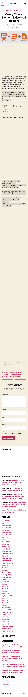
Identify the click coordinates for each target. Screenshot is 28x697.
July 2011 (5, 598)
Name (4, 409)
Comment (5, 394)
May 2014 (5, 568)
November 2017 (7, 535)
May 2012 (5, 589)
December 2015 (7, 549)
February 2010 (6, 624)
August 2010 (6, 614)
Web (21, 10)
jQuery (16, 10)
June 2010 (5, 619)
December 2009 (7, 626)
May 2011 (5, 603)
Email (3, 417)
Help (14, 362)
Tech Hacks (14, 3)
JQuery (4, 77)
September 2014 (7, 563)
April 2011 (5, 605)
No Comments (15, 27)
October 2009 (6, 628)
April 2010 (5, 621)
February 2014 (6, 572)
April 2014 (5, 570)
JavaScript (9, 10)
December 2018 (7, 525)
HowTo (17, 362)
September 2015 (7, 553)
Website (4, 424)
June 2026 (5, 521)
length (5, 364)
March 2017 (5, 542)
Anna (3, 510)
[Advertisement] (14, 61)
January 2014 (6, 575)
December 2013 (7, 577)
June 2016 (5, 544)
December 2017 (7, 532)
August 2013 (6, 579)
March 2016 (6, 546)
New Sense (6, 684)
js (24, 362)
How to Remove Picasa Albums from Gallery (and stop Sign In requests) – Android (13, 496)
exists (10, 362)
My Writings (7, 681)
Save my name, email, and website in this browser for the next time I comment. (13, 432)
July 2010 (5, 617)
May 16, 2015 (19, 24)
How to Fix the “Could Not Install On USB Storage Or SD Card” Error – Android (13, 483)
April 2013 (5, 584)
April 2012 (5, 591)
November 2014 (7, 561)
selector (10, 364)
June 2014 (5, 565)
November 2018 (7, 528)
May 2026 (5, 523)
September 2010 (7, 612)
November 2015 (7, 551)
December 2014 (7, 558)
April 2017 (5, 539)
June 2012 (5, 586)
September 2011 (7, 596)
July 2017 (5, 537)
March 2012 (5, 593)
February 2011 (6, 607)
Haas (10, 24)
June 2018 (5, 530)
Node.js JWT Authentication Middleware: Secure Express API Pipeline (12, 658)
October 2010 (6, 610)
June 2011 (5, 600)
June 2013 (5, 582)
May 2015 (5, 556)
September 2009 (7, 631)
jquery (21, 362)
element (6, 362)
